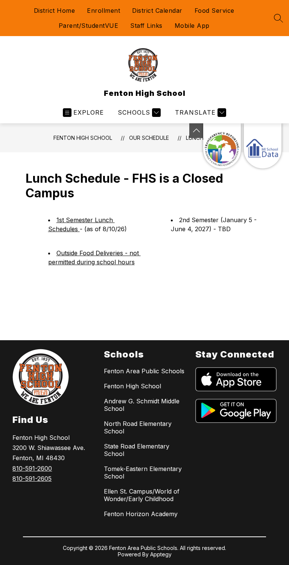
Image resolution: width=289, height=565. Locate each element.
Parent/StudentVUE (89, 25)
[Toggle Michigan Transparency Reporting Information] (196, 130)
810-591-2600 (32, 468)
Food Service (214, 10)
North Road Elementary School (138, 427)
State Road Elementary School (136, 449)
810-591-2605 (32, 478)
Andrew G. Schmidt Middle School (141, 404)
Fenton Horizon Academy (141, 514)
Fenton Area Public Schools (144, 371)
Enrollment (103, 10)
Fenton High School (82, 138)
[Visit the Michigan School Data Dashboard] (262, 145)
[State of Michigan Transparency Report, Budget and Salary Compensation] (222, 145)
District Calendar (157, 10)
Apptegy (161, 554)
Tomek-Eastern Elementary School (143, 472)
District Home (54, 10)
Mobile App (192, 25)
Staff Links (146, 25)
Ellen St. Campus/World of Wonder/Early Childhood (141, 495)
